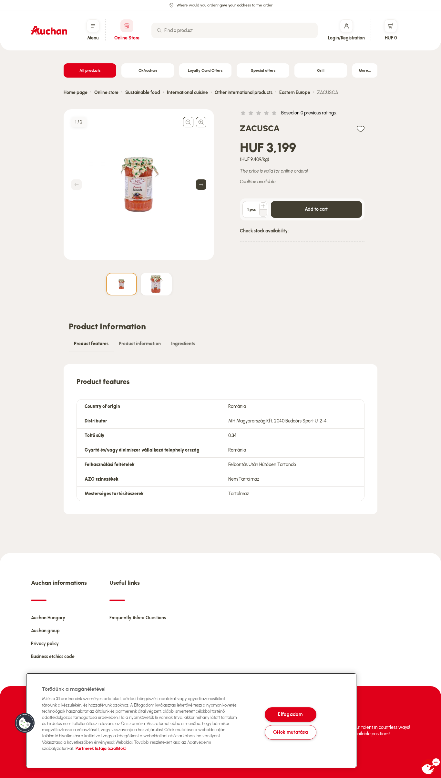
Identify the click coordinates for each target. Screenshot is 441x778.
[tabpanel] (220, 439)
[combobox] (234, 30)
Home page (75, 92)
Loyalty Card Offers (205, 70)
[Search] (159, 30)
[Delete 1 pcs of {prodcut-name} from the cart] (263, 213)
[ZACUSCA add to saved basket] (360, 128)
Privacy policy (45, 643)
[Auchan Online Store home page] (49, 30)
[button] (25, 723)
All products (89, 70)
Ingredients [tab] (183, 343)
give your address (235, 5)
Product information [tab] (140, 343)
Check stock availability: (264, 231)
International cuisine (187, 92)
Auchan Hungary (48, 618)
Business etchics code (53, 656)
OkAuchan (147, 70)
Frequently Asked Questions (137, 618)
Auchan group (45, 631)
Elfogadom (290, 714)
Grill (320, 70)
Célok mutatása (290, 732)
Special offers (263, 70)
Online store (106, 92)
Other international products (243, 92)
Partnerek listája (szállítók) (101, 748)
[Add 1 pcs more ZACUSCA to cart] (263, 205)
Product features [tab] (91, 343)
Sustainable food (142, 92)
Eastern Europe (294, 92)
